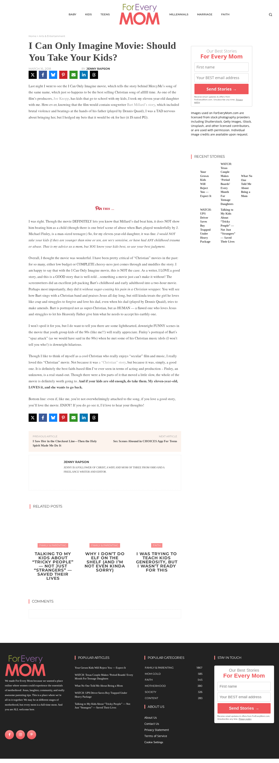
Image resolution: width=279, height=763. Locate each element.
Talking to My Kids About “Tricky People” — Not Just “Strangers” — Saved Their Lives (53, 566)
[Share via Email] (73, 75)
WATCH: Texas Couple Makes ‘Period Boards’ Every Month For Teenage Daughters (227, 184)
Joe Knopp (61, 98)
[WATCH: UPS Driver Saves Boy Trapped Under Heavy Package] (194, 212)
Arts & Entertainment (52, 36)
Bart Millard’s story (141, 104)
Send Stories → (221, 89)
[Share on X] (33, 75)
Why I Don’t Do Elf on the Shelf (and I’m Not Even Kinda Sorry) (105, 562)
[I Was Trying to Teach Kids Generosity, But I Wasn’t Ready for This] (156, 530)
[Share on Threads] (94, 75)
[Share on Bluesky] (53, 75)
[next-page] (107, 588)
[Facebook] (9, 734)
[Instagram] (20, 734)
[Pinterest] (31, 734)
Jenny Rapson (98, 68)
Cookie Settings (153, 742)
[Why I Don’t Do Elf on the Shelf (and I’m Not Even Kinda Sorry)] (104, 530)
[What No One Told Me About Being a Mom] (235, 166)
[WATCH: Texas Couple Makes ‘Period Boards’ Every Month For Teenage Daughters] (214, 166)
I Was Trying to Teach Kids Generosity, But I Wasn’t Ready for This (156, 562)
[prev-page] (100, 588)
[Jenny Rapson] (46, 472)
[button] (270, 14)
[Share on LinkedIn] (84, 75)
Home (32, 36)
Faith (157, 545)
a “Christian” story (112, 362)
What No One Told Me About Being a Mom (99, 685)
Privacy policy (245, 719)
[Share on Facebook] (43, 75)
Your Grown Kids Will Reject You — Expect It (100, 667)
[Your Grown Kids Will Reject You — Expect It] (194, 166)
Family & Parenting (52, 545)
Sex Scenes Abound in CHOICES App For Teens (145, 441)
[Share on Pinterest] (63, 75)
